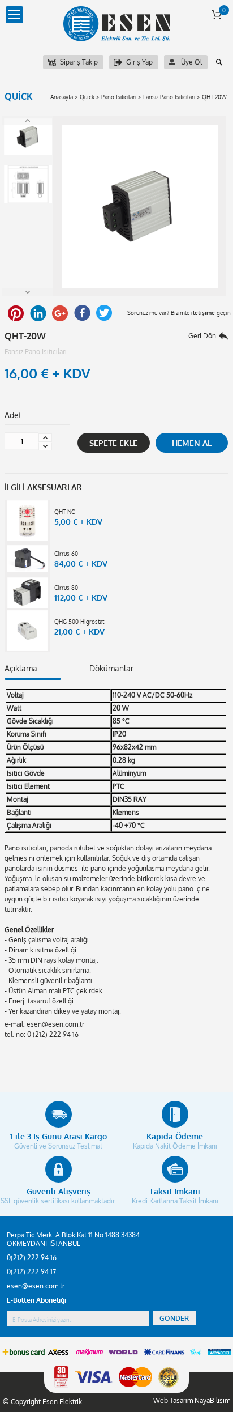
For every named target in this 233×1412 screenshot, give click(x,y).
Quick (87, 96)
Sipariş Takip (79, 62)
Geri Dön (202, 335)
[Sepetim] (217, 14)
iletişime (203, 312)
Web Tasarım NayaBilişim (191, 1400)
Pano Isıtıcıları (118, 96)
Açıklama (21, 668)
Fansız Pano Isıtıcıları (169, 96)
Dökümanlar (111, 668)
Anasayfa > (64, 96)
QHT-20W (214, 96)
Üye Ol (191, 62)
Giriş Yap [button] (139, 62)
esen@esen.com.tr (35, 1286)
